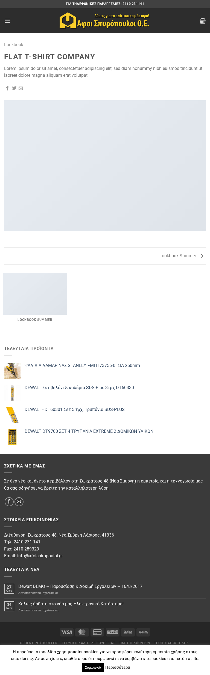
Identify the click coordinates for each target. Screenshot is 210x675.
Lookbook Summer (178, 255)
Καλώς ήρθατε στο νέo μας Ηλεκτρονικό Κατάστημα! (71, 603)
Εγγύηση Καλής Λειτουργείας (88, 643)
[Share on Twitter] (14, 88)
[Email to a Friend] (21, 88)
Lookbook (13, 44)
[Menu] (7, 20)
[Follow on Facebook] (9, 501)
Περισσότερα (117, 667)
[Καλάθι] (203, 21)
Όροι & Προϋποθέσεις (39, 643)
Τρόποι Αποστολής (171, 643)
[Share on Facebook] (7, 88)
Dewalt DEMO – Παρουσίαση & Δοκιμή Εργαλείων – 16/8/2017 (80, 586)
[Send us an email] (19, 501)
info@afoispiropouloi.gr (40, 555)
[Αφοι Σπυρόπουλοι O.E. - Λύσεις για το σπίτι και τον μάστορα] (105, 20)
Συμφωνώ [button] (93, 667)
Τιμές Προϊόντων (134, 643)
